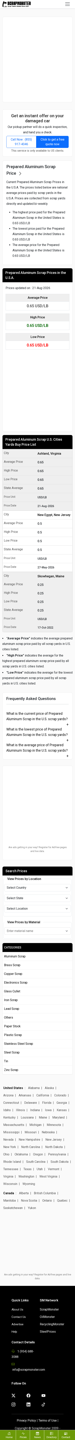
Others (8, 1017)
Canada (8, 1193)
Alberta (24, 1193)
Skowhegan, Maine (51, 576)
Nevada (8, 1139)
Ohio (6, 1154)
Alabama (34, 1088)
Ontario (47, 1200)
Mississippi (11, 1132)
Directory (52, 1437)
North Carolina (30, 1147)
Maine (43, 1117)
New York (9, 1147)
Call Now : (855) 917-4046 (21, 142)
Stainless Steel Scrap (18, 1044)
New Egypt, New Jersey (54, 515)
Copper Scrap (13, 974)
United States (13, 1088)
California (42, 1095)
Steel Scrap (12, 1052)
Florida (46, 1103)
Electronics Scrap (16, 982)
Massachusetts (13, 1125)
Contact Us (19, 1317)
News (37, 1437)
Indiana (35, 1110)
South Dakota (59, 1162)
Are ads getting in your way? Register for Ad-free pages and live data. (37, 849)
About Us (17, 1309)
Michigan (35, 1125)
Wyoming (28, 1184)
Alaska (49, 1088)
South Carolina (35, 1162)
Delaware (30, 1103)
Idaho (7, 1110)
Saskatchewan (13, 1208)
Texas (27, 1169)
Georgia (62, 1103)
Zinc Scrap (11, 1070)
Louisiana (27, 1117)
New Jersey (53, 1139)
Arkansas (25, 1095)
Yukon (32, 1208)
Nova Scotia (29, 1200)
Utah (40, 1169)
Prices (23, 1437)
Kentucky (9, 1117)
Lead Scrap (11, 1009)
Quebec (62, 1200)
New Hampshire (29, 1139)
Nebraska (48, 1132)
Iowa (48, 1110)
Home (9, 1437)
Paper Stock (12, 1026)
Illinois (20, 1110)
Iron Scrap (11, 1000)
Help (14, 1331)
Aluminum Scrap (15, 956)
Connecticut (11, 1103)
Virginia (8, 1176)
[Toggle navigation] (67, 4)
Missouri (31, 1132)
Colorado (60, 1095)
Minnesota (54, 1125)
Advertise (17, 1324)
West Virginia (48, 1176)
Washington (26, 1176)
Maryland (58, 1117)
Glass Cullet (12, 991)
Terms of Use (47, 1420)
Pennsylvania (57, 1154)
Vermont (53, 1169)
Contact (66, 1437)
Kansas (62, 1110)
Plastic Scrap (13, 1035)
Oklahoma (21, 1154)
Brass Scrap (12, 965)
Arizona (8, 1095)
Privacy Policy (26, 1420)
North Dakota (54, 1147)
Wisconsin (10, 1184)
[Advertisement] (37, 59)
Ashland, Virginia (49, 453)
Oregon (38, 1154)
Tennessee (10, 1169)
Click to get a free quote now (52, 142)
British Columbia (45, 1193)
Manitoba (9, 1200)
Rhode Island (12, 1162)
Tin (6, 1061)
